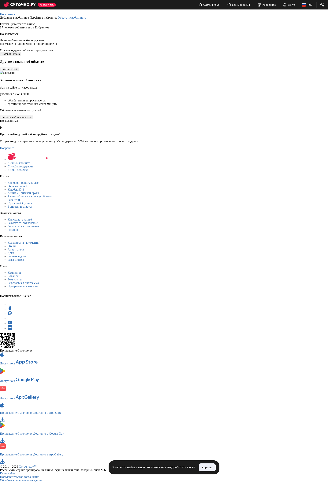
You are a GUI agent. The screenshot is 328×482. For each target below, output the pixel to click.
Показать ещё (9, 69)
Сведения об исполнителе (17, 117)
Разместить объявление (23, 223)
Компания (14, 272)
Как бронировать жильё (23, 182)
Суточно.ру (28, 466)
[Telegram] (10, 303)
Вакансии (14, 276)
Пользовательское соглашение (19, 476)
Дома (11, 252)
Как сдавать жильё (20, 219)
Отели (12, 246)
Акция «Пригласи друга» (24, 193)
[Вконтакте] (10, 318)
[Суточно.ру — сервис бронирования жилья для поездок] (19, 4)
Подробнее (7, 148)
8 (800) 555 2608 (18, 169)
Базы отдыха (16, 259)
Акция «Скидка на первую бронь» (30, 196)
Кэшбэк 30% (16, 189)
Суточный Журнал (20, 203)
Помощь (13, 229)
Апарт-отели (16, 249)
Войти (291, 4)
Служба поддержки (20, 166)
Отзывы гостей (17, 186)
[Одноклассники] (10, 308)
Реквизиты (15, 279)
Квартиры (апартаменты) (24, 242)
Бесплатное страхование (23, 226)
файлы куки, (135, 467)
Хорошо (207, 467)
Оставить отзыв (11, 54)
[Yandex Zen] (10, 328)
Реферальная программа (23, 282)
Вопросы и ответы (20, 206)
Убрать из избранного (72, 17)
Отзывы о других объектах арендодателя (26, 50)
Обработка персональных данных (22, 480)
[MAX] (10, 313)
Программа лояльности (23, 286)
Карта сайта (7, 473)
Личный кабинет (19, 163)
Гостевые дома (17, 256)
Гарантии (14, 199)
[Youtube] (10, 323)
